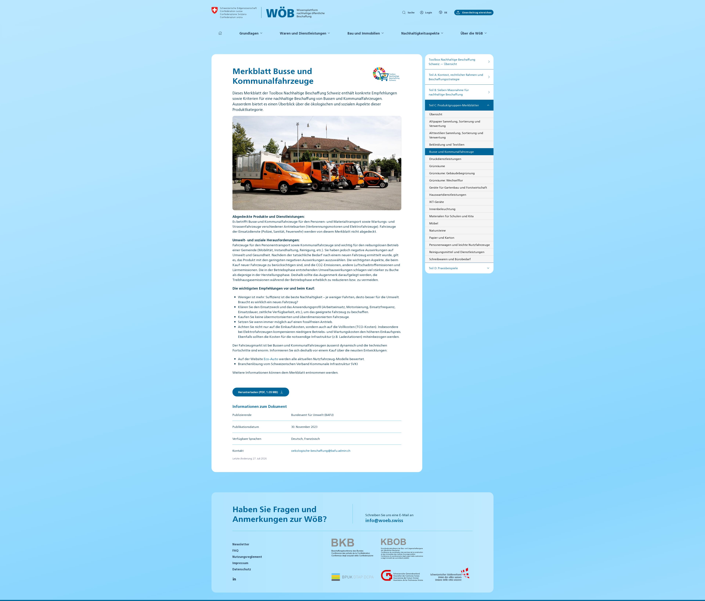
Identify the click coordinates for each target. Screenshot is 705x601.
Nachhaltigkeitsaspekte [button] (420, 33)
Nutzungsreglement (247, 557)
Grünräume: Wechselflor (446, 180)
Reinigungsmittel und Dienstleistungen (456, 252)
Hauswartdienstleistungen (447, 194)
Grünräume (437, 166)
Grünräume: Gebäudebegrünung (452, 173)
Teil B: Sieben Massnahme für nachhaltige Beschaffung (449, 92)
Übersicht (435, 114)
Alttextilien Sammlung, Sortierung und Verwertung (456, 135)
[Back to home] (234, 12)
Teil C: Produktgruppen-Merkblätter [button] (454, 105)
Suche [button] (411, 12)
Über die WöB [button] (472, 33)
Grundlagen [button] (248, 33)
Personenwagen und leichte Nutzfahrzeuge (459, 245)
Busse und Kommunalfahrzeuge (451, 152)
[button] (697, 593)
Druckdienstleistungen (445, 159)
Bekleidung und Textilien (446, 144)
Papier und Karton (441, 237)
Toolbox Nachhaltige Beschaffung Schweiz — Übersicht (452, 61)
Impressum (240, 563)
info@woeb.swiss (384, 520)
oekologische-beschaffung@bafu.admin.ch (320, 450)
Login (428, 12)
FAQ (235, 550)
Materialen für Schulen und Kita (451, 216)
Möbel (433, 223)
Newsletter (240, 544)
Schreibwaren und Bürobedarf (450, 259)
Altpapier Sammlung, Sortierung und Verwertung (454, 123)
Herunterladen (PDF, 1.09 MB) (258, 392)
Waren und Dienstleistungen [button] (303, 33)
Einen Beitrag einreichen (476, 12)
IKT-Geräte (436, 202)
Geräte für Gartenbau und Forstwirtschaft (458, 187)
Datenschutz (241, 569)
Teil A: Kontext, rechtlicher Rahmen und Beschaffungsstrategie (456, 77)
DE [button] (445, 12)
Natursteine (437, 230)
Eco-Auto (271, 358)
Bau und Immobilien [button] (363, 33)
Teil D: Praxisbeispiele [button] (443, 268)
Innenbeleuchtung (442, 209)
